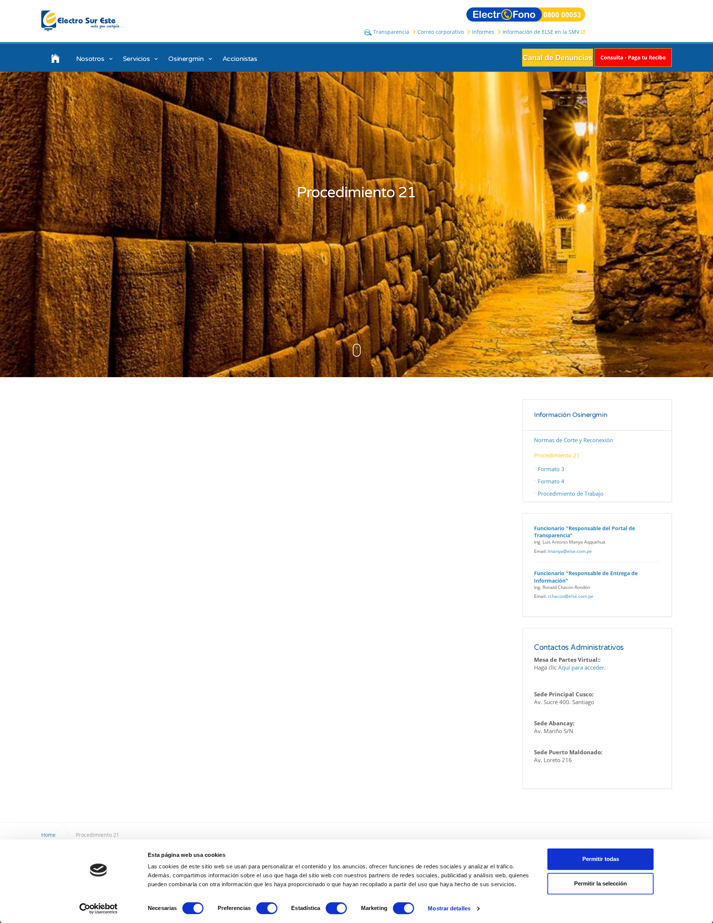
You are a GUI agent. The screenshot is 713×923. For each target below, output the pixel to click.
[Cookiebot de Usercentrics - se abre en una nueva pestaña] (98, 908)
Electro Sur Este (83, 21)
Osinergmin (186, 59)
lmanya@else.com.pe (570, 551)
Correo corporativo (440, 31)
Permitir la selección (600, 883)
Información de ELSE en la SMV (540, 31)
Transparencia (390, 31)
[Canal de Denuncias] (557, 57)
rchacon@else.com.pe (570, 596)
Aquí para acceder (581, 667)
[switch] (266, 908)
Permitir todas (600, 859)
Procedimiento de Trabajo (570, 493)
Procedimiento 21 (557, 455)
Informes (483, 31)
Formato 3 (551, 469)
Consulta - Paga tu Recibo (633, 57)
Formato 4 (551, 481)
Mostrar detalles (449, 908)
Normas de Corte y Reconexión (573, 440)
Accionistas (239, 59)
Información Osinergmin (570, 415)
